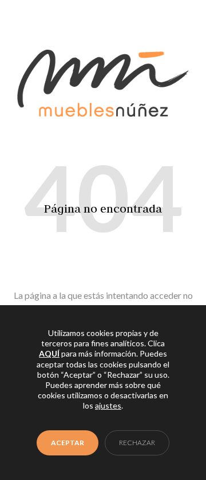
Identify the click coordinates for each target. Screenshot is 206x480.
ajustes (108, 406)
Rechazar (137, 442)
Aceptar (67, 442)
